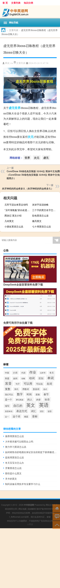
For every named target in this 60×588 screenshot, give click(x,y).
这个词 (16, 416)
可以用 (28, 383)
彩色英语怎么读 (40, 215)
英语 (44, 404)
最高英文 (37, 221)
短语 (47, 399)
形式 (45, 389)
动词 (32, 378)
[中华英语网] (30, 11)
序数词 (25, 389)
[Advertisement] (30, 558)
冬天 (52, 372)
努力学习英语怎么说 (15, 446)
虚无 (12, 108)
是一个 (8, 399)
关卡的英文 (11, 478)
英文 (30, 405)
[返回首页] (56, 508)
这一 (7, 416)
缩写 (7, 405)
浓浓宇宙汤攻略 (40, 204)
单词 (50, 378)
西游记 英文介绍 (13, 215)
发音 (8, 383)
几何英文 (9, 221)
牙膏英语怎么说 (13, 468)
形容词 (36, 389)
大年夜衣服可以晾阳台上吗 (19, 441)
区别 (41, 378)
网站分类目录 (52, 504)
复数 (7, 389)
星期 (38, 394)
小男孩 (30, 524)
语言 (42, 411)
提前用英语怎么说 (14, 457)
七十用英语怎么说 (41, 226)
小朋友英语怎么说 (13, 226)
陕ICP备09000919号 (45, 508)
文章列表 (15, 2)
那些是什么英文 (13, 473)
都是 (26, 416)
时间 (29, 394)
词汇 (33, 411)
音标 (35, 416)
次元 (31, 136)
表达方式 (21, 411)
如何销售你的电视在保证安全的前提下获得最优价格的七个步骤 (31, 452)
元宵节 (43, 373)
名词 (49, 383)
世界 (18, 108)
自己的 (17, 405)
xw (11, 63)
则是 (7, 378)
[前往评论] (56, 516)
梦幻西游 (19, 399)
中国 (7, 372)
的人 (29, 399)
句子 (18, 383)
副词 (15, 378)
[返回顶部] (56, 524)
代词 (23, 372)
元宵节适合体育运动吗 (16, 204)
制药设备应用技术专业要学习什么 (22, 484)
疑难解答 (32, 508)
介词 (15, 372)
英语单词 (8, 411)
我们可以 (9, 394)
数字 (20, 394)
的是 (38, 399)
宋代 (16, 389)
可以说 (39, 383)
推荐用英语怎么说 (14, 436)
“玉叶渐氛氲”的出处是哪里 (18, 210)
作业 (32, 372)
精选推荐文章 (11, 508)
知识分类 (28, 2)
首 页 (5, 2)
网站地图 (22, 508)
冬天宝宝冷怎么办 (14, 462)
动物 (23, 378)
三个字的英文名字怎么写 (45, 210)
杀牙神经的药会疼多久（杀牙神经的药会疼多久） (27, 188)
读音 (50, 411)
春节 (46, 394)
